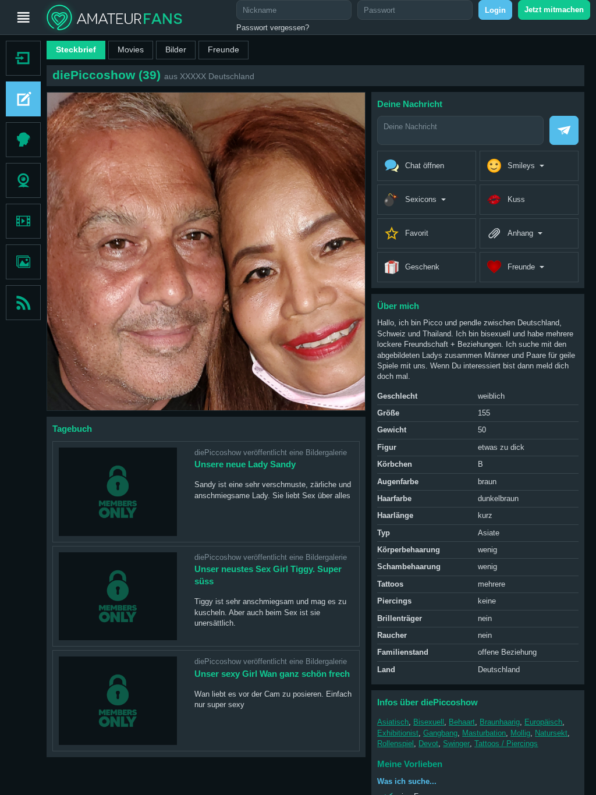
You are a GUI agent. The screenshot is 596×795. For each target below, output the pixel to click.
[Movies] (23, 221)
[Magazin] (23, 302)
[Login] (20, 58)
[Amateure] (23, 139)
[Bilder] (23, 261)
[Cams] (23, 180)
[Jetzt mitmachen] (20, 98)
